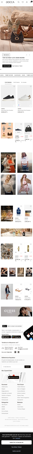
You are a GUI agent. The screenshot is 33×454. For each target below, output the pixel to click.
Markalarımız (5, 397)
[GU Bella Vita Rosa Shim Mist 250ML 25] (28, 211)
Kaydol (27, 366)
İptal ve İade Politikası (23, 419)
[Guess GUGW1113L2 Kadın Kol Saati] (19, 249)
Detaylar (17, 438)
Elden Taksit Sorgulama (23, 397)
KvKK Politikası (11, 417)
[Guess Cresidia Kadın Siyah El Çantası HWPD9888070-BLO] (28, 129)
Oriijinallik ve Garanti (7, 393)
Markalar (20, 402)
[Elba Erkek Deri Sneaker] (8, 96)
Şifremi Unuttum (21, 393)
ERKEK (3, 406)
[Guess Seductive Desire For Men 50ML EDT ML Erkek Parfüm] (19, 211)
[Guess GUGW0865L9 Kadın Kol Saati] (28, 249)
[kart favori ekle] (14, 86)
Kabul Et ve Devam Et (16, 442)
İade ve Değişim (21, 389)
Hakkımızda (5, 386)
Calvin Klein (20, 406)
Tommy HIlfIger (8, 75)
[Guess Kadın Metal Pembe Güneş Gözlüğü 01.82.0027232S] (28, 289)
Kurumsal (4, 384)
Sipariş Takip (20, 395)
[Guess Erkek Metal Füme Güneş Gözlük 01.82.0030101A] (19, 289)
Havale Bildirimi (21, 391)
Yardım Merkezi (21, 386)
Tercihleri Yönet (16, 447)
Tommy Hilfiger (21, 409)
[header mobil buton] (10, 2)
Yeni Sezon (4, 404)
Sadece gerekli (17, 451)
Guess (22, 75)
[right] (31, 99)
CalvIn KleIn (16, 75)
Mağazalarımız (5, 391)
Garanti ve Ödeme (6, 395)
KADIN (3, 409)
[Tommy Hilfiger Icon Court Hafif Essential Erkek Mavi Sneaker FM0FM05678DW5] (19, 129)
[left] (2, 99)
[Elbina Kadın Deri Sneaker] (24, 96)
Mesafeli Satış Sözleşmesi (11, 419)
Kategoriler (5, 402)
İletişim (3, 389)
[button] (27, 56)
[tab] (8, 82)
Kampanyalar (5, 399)
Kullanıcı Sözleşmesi (20, 417)
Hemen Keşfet (7, 66)
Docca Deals (5, 411)
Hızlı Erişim (20, 384)
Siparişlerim (20, 399)
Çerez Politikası (16, 421)
